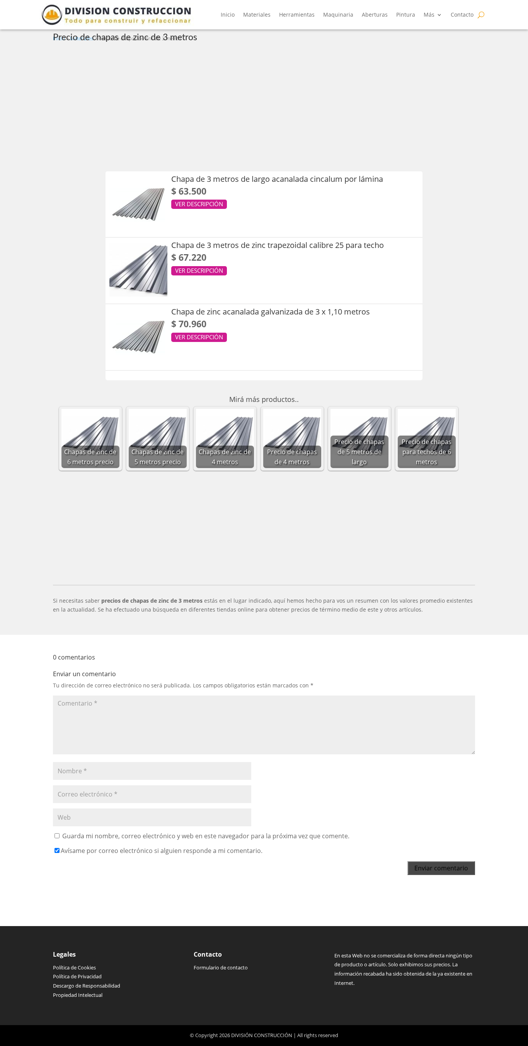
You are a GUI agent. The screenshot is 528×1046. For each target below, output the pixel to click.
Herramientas (297, 14)
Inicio (228, 14)
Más (429, 14)
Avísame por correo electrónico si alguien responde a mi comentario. (161, 850)
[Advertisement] (264, 105)
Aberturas (375, 14)
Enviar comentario (441, 868)
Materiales (257, 14)
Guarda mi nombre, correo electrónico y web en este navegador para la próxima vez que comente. (205, 836)
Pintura (405, 14)
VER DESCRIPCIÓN (199, 204)
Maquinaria (338, 14)
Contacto (462, 14)
